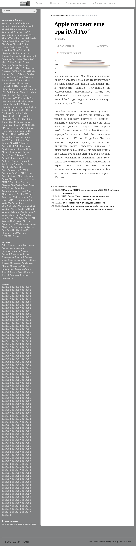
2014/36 (26, 410)
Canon (5, 47)
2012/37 (26, 317)
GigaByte (28, 77)
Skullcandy (14, 179)
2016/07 (6, 479)
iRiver (22, 92)
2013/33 (6, 362)
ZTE (33, 218)
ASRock (11, 38)
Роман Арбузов (23, 269)
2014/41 (16, 416)
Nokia (21, 131)
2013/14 (6, 344)
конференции (19, 524)
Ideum (5, 89)
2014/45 (26, 419)
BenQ (11, 41)
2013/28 (16, 356)
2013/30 (6, 359)
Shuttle (21, 176)
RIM (4, 167)
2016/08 (16, 479)
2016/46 (16, 512)
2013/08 (6, 338)
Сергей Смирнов (10, 275)
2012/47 (6, 329)
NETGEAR (6, 236)
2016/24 (16, 491)
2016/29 (26, 494)
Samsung (6, 173)
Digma (26, 59)
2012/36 (16, 317)
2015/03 (26, 425)
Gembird (31, 74)
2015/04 (6, 428)
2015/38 (16, 461)
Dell (14, 59)
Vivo (15, 206)
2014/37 (6, 413)
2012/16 (26, 296)
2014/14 (26, 389)
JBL (9, 95)
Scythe (28, 173)
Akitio (31, 26)
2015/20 (16, 443)
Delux (19, 59)
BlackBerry (7, 44)
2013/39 (6, 368)
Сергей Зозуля (9, 272)
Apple (5, 35)
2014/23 (16, 398)
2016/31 (16, 497)
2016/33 (6, 500)
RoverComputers (10, 170)
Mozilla (31, 125)
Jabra (33, 92)
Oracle (5, 143)
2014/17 (16, 392)
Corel (26, 53)
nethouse (29, 128)
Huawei (23, 86)
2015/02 (16, 425)
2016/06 (26, 476)
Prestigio (27, 158)
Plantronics (15, 152)
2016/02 (16, 473)
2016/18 (6, 488)
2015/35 (16, 458)
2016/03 (26, 473)
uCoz (29, 197)
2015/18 (26, 440)
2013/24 (6, 353)
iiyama (12, 89)
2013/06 (16, 335)
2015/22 (6, 446)
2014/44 (16, 419)
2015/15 (26, 437)
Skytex (30, 179)
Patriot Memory (9, 149)
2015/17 (16, 440)
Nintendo (13, 131)
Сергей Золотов (26, 272)
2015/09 (26, 431)
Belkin (5, 41)
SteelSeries (16, 185)
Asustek (25, 38)
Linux (4, 107)
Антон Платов (21, 251)
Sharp (14, 176)
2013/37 (16, 365)
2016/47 (26, 512)
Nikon (5, 131)
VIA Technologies (16, 203)
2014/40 (6, 416)
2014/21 (26, 395)
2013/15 (16, 344)
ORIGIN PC (15, 143)
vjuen (19, 245)
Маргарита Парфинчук (21, 263)
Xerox (5, 215)
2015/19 (6, 443)
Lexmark (14, 104)
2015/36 (26, 458)
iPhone (15, 92)
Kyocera (22, 98)
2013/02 (6, 332)
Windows (15, 212)
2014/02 (26, 377)
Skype (23, 179)
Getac (13, 77)
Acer (12, 23)
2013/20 (6, 350)
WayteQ (31, 206)
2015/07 (6, 431)
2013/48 (6, 377)
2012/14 (6, 296)
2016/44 (26, 509)
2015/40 (6, 464)
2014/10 (16, 386)
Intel (19, 89)
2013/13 (26, 341)
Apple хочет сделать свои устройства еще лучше (88, 206)
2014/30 (26, 404)
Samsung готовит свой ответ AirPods (82, 199)
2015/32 (16, 455)
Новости (54, 3)
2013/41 (26, 368)
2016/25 (26, 491)
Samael (11, 245)
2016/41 (26, 506)
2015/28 (6, 452)
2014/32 (16, 407)
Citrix (25, 47)
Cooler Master (16, 53)
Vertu (4, 203)
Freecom (6, 71)
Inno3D (24, 230)
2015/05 (16, 428)
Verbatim (27, 200)
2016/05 (16, 476)
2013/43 (16, 371)
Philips (29, 149)
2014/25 (6, 401)
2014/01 (16, 377)
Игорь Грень (23, 260)
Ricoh (30, 164)
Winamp (6, 212)
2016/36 (6, 503)
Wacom (22, 206)
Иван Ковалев (9, 260)
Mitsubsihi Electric (11, 119)
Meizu (22, 110)
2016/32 (26, 497)
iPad (9, 92)
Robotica (18, 167)
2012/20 (6, 302)
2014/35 (16, 410)
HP (12, 86)
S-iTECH (24, 170)
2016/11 (16, 482)
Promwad (24, 161)
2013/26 (26, 353)
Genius (5, 77)
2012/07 (26, 287)
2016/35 (26, 500)
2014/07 (16, 383)
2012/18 (16, 299)
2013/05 (6, 335)
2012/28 (26, 308)
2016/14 (16, 485)
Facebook (24, 65)
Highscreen (22, 83)
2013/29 (26, 356)
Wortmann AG (28, 212)
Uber (24, 197)
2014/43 (6, 419)
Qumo (17, 164)
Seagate (6, 176)
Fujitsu (23, 71)
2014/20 (16, 395)
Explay (15, 65)
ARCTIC (29, 35)
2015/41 (16, 464)
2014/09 (6, 386)
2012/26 (6, 308)
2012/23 (6, 305)
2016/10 (6, 482)
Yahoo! (29, 215)
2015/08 (16, 431)
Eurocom (6, 65)
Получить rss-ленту (105, 3)
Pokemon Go (21, 155)
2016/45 (6, 512)
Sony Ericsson (22, 182)
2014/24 (26, 398)
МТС (16, 224)
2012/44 (6, 326)
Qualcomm (7, 164)
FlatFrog (17, 68)
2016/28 (16, 494)
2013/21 (16, 350)
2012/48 (16, 329)
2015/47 (16, 470)
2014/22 (6, 398)
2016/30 (6, 497)
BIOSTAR (24, 41)
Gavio (13, 74)
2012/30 (16, 311)
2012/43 (26, 323)
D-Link (22, 56)
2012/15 (16, 296)
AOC (27, 32)
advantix (6, 26)
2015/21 (26, 443)
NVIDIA (21, 134)
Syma (11, 188)
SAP (22, 173)
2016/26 (6, 494)
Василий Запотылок (12, 254)
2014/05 (26, 380)
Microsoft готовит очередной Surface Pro (84, 203)
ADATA (18, 23)
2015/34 (6, 458)
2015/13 (6, 437)
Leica (23, 101)
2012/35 (6, 317)
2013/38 (26, 365)
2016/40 (16, 506)
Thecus (30, 191)
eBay (4, 62)
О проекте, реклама (75, 3)
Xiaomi (12, 215)
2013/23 (26, 350)
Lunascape (23, 107)
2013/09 (16, 338)
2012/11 (6, 293)
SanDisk (16, 173)
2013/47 (26, 374)
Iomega (32, 89)
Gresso (12, 83)
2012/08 (6, 290)
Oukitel (24, 143)
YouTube (20, 218)
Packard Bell (8, 146)
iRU (27, 92)
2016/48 (6, 515)
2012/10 (26, 290)
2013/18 (16, 347)
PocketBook (8, 155)
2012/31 (26, 311)
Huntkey (16, 230)
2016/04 (6, 476)
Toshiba (20, 194)
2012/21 (16, 302)
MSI (3, 128)
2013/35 (26, 362)
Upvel (5, 200)
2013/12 (16, 341)
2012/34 (26, 314)
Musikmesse (12, 128)
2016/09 (26, 479)
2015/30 (26, 452)
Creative (14, 56)
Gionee (5, 80)
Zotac (28, 218)
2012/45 (16, 326)
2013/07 (26, 335)
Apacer (22, 227)
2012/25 (26, 305)
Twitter (16, 197)
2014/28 (6, 404)
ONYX (5, 140)
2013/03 (16, 332)
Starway (6, 185)
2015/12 (26, 434)
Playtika (6, 227)
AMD (13, 32)
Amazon (6, 32)
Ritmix (10, 167)
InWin (24, 89)
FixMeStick (7, 68)
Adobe (26, 23)
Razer (23, 164)
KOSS (14, 98)
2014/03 (6, 380)
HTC (16, 86)
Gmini (13, 80)
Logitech (12, 107)
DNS (32, 59)
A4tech (5, 23)
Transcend (7, 197)
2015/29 (16, 452)
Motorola (18, 122)
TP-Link (29, 194)
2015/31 (6, 455)
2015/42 (26, 464)
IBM (29, 86)
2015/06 (26, 428)
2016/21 (16, 488)
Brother (25, 44)
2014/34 (6, 410)
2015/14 (16, 437)
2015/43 (6, 467)
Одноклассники (27, 224)
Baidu (33, 38)
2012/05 (6, 287)
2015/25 (6, 449)
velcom (18, 200)
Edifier (11, 62)
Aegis (14, 26)
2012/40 (26, 320)
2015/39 (26, 461)
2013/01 (26, 329)
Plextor (25, 152)
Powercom (16, 158)
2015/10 (6, 434)
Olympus (25, 137)
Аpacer (5, 221)
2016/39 (6, 506)
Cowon (5, 56)
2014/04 (16, 380)
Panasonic (25, 146)
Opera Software (17, 140)
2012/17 (6, 299)
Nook (13, 134)
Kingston (6, 98)
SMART (5, 182)
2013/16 (26, 344)
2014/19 (6, 395)
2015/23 (16, 446)
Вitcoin (26, 221)
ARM (4, 38)
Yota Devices (8, 218)
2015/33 (26, 455)
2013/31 (16, 359)
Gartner (6, 74)
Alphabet (22, 29)
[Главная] (25, 3)
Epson (26, 62)
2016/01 (6, 473)
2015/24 (26, 446)
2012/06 (16, 287)
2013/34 (16, 362)
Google (20, 80)
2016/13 (6, 485)
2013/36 (6, 365)
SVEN (4, 188)
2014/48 (26, 422)
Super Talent (29, 185)
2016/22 (26, 488)
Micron (15, 116)
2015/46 (6, 470)
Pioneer (5, 152)
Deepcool (31, 56)
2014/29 (16, 404)
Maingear (13, 110)
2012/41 (6, 323)
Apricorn (13, 35)
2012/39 (16, 320)
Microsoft (24, 116)
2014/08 (26, 383)
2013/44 (26, 371)
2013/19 (26, 347)
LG (20, 104)
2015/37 (6, 461)
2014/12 (6, 389)
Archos (21, 35)
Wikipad (30, 209)
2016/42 (6, 509)
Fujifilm (15, 71)
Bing (17, 41)
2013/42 (6, 371)
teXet (23, 191)
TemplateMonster (11, 191)
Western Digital (9, 209)
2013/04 (26, 332)
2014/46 (6, 422)
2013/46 (16, 374)
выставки (6, 524)
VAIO (11, 200)
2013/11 (6, 341)
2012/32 (6, 314)
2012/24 (16, 305)
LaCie (30, 98)
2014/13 (16, 389)
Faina (4, 245)
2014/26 (16, 401)
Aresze (30, 227)
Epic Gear (6, 230)
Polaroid (6, 158)
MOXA (24, 125)
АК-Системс (16, 221)
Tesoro (15, 236)
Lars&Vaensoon (19, 233)
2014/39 (26, 413)
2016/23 (6, 491)
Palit (17, 146)
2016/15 (26, 485)
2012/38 (6, 320)
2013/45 (6, 374)
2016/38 (26, 503)
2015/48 (26, 470)
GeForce (21, 74)
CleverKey (7, 50)
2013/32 (26, 359)
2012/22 (26, 302)
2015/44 (16, 467)
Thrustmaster (8, 194)
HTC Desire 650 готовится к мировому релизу (86, 196)
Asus (18, 38)
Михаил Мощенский (12, 266)
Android (20, 32)
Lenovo (30, 101)
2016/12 (26, 482)
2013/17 (6, 347)
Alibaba (13, 29)
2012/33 (16, 314)
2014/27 (26, 401)
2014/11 (26, 386)
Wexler (21, 209)
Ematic (18, 62)
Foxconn (30, 68)
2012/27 (16, 308)
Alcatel (5, 29)
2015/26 (16, 449)
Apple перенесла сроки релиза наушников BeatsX (88, 209)
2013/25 (16, 353)
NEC (22, 128)
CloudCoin (18, 50)
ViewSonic (7, 206)
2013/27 (6, 356)
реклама (31, 524)
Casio (12, 47)
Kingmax (6, 233)
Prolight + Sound (10, 161)
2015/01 (6, 425)
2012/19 (26, 299)
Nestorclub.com (125, 542)
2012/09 (16, 290)
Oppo (28, 140)
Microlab (6, 116)
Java (4, 95)
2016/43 (16, 509)
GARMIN (31, 71)
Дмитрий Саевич (23, 257)
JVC (13, 95)
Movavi (16, 125)
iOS (3, 92)
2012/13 (26, 293)
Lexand (5, 104)
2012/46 (26, 326)
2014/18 (26, 392)
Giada (20, 77)
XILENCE (21, 215)
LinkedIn (27, 104)
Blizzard (17, 44)
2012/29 (6, 311)
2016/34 (16, 500)
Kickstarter (21, 95)
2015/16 (6, 440)
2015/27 (26, 449)
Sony (12, 182)
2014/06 (6, 383)
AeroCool (22, 26)
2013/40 (16, 368)
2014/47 (16, 422)
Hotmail (6, 86)
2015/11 (16, 434)
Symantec (19, 188)
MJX (23, 119)
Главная (40, 3)
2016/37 (16, 503)
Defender (6, 59)
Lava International (11, 101)
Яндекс (14, 227)
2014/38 (16, 413)
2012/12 (16, 293)
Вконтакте (7, 224)
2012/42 (16, 323)
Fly (24, 68)
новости (63, 15)
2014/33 (26, 407)
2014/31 (6, 407)
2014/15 (6, 392)
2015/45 (26, 467)
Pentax (21, 149)
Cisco (19, 47)
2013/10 (26, 338)
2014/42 (26, 416)
